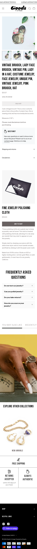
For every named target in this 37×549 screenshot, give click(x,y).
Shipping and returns (9, 149)
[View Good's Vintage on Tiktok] (8, 524)
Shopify (24, 539)
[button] (29, 8)
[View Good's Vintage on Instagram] (3, 524)
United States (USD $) (8, 535)
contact (7, 141)
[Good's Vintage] (18, 8)
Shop (3, 509)
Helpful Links (7, 516)
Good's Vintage (11, 539)
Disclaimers (6, 158)
